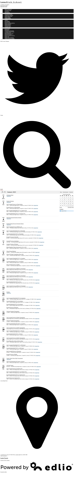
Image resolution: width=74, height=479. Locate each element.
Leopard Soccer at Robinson (12, 307)
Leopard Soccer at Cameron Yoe (13, 377)
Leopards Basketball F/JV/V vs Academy (15, 261)
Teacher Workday (10, 201)
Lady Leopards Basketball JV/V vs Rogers (15, 330)
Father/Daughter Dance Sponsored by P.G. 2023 (16, 247)
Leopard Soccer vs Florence (12, 244)
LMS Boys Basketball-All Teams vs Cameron (16, 271)
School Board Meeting (11, 251)
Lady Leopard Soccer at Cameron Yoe (14, 368)
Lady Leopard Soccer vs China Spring (14, 204)
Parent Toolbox (7, 28)
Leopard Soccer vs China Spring (13, 207)
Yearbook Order (7, 26)
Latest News (7, 11)
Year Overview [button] (65, 192)
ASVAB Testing (10, 365)
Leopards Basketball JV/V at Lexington (15, 301)
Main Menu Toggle (3, 6)
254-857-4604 (18, 454)
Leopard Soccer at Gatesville (12, 237)
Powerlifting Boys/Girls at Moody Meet (15, 341)
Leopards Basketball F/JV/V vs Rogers (14, 333)
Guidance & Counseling (9, 15)
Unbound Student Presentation (13, 311)
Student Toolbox (7, 17)
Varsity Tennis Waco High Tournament (15, 358)
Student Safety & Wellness (9, 37)
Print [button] (61, 192)
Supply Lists (7, 36)
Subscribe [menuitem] (71, 192)
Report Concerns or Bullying (10, 23)
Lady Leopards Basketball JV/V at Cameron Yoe (16, 371)
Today (60, 207)
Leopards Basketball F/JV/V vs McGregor (15, 348)
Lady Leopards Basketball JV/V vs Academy (16, 258)
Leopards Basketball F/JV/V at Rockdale (15, 233)
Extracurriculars (7, 22)
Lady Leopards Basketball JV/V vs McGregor (16, 345)
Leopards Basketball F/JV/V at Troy (13, 281)
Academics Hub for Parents (9, 31)
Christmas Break (10, 195)
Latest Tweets (4, 458)
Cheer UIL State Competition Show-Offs (15, 254)
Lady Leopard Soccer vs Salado (13, 264)
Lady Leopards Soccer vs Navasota (13, 351)
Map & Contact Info (8, 9)
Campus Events (63, 210)
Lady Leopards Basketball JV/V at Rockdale (16, 230)
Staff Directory (7, 12)
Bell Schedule (7, 21)
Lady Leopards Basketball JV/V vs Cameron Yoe (16, 210)
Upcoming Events (8, 10)
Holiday (8, 292)
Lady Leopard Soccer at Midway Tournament (16, 268)
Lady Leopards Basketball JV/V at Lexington (16, 298)
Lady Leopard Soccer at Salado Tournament (16, 317)
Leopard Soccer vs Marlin (11, 354)
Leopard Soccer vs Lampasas (13, 241)
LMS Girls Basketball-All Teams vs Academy (15, 323)
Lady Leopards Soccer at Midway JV (14, 226)
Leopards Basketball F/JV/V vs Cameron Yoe (15, 213)
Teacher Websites (8, 18)
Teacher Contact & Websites (9, 38)
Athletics (6, 20)
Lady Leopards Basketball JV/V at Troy (15, 278)
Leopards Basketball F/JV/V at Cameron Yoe (15, 374)
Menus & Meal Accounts (9, 33)
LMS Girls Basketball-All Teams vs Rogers (15, 361)
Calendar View (71, 207)
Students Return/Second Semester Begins (15, 223)
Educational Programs (8, 14)
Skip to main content (3, 5)
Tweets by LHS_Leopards (4, 460)
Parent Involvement (8, 34)
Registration (7, 29)
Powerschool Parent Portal (9, 30)
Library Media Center (8, 16)
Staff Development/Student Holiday (14, 217)
